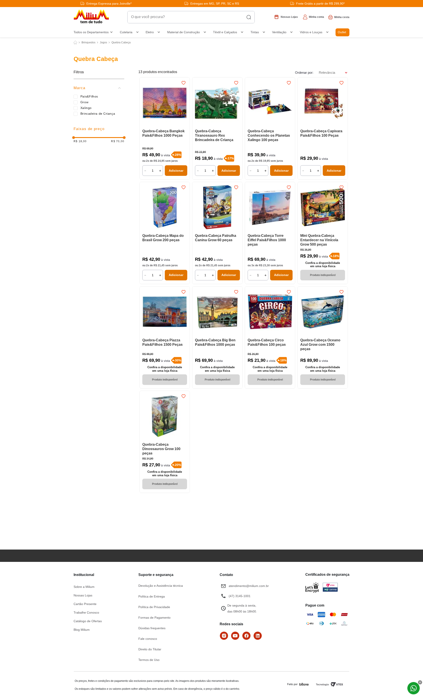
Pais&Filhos (89, 96)
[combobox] (191, 17)
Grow (84, 102)
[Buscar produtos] (248, 17)
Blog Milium (82, 629)
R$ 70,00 (117, 141)
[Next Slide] (184, 103)
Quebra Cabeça (121, 42)
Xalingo (86, 108)
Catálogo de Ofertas (88, 621)
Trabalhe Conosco (86, 612)
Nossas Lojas (83, 595)
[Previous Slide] (145, 103)
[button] (99, 88)
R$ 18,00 (80, 141)
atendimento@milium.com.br (249, 586)
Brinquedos (88, 42)
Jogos (103, 42)
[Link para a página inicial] (75, 42)
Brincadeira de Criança (97, 113)
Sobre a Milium (84, 586)
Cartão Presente (85, 604)
